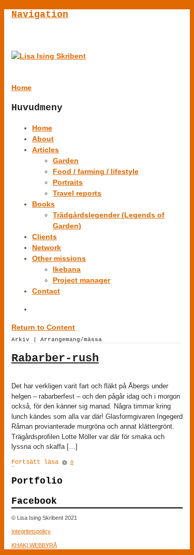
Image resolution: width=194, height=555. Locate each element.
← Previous (11, 466)
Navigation (39, 14)
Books (43, 204)
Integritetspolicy (31, 531)
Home (42, 128)
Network (46, 247)
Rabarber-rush (55, 358)
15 (13, 466)
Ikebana (67, 269)
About (43, 139)
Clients (44, 236)
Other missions (59, 258)
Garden (66, 160)
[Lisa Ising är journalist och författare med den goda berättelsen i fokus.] (48, 56)
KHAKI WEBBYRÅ (34, 545)
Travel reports (77, 193)
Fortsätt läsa (34, 462)
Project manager (81, 280)
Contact (46, 291)
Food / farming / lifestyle (96, 171)
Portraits (68, 182)
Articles (45, 149)
